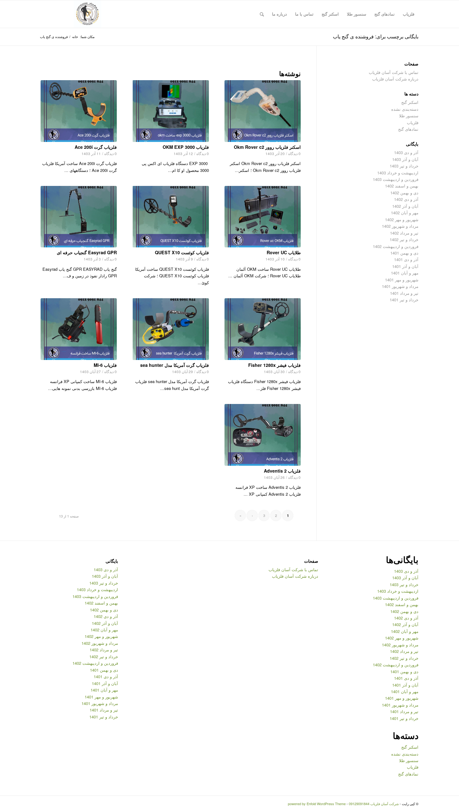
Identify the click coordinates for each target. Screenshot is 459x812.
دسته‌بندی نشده (404, 109)
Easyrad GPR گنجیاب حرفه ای (87, 252)
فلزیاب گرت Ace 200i (96, 147)
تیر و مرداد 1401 (404, 293)
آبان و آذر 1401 (405, 266)
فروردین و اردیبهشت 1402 (395, 246)
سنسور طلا (408, 116)
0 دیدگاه (294, 153)
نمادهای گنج (408, 129)
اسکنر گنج (409, 102)
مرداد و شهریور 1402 (400, 226)
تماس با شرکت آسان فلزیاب (393, 72)
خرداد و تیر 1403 (404, 166)
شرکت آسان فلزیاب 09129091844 (374, 803)
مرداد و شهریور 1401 (400, 286)
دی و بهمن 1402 (404, 193)
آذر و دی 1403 (406, 152)
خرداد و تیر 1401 (404, 300)
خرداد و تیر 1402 (404, 239)
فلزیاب (412, 122)
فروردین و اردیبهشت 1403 (395, 179)
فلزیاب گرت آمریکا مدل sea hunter (174, 365)
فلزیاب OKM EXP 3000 (186, 147)
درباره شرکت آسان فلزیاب (395, 79)
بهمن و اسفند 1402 (401, 186)
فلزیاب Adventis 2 (282, 471)
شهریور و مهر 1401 (401, 280)
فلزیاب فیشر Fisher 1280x (274, 365)
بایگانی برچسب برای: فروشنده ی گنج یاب (375, 36)
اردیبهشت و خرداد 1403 (397, 173)
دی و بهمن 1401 (404, 253)
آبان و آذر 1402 (405, 206)
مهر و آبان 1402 (404, 213)
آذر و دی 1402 (406, 199)
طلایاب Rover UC (284, 252)
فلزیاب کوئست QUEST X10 (182, 252)
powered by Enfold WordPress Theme (317, 803)
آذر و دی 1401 (406, 259)
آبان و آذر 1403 (405, 159)
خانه (75, 36)
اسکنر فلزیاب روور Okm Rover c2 (267, 147)
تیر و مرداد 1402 (404, 233)
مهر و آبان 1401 (404, 273)
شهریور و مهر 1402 (401, 219)
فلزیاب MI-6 (105, 365)
